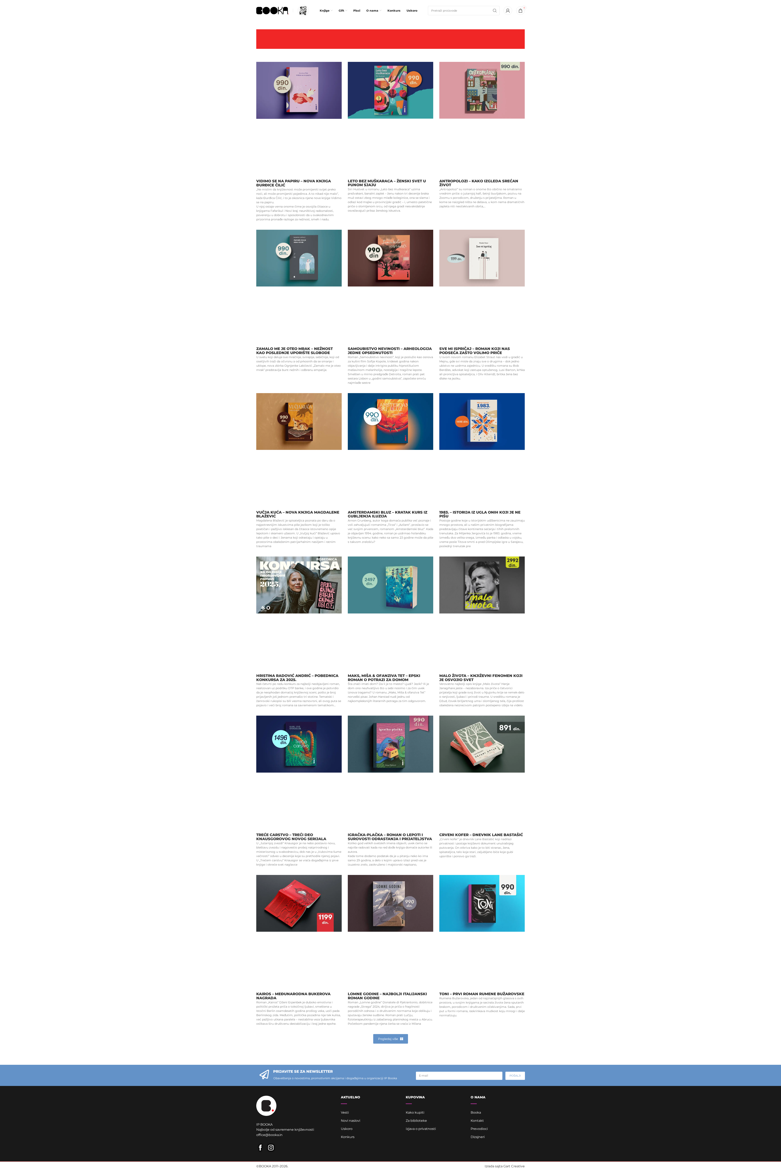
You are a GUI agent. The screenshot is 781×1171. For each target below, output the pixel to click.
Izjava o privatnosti (421, 1129)
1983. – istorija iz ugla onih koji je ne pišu (479, 514)
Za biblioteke (416, 1121)
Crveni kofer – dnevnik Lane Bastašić (481, 835)
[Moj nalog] (508, 11)
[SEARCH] (495, 10)
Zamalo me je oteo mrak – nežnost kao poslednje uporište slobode (294, 351)
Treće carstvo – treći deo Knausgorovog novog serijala (291, 837)
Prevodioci (479, 1129)
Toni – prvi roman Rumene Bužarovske (481, 994)
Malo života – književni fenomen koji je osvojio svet (480, 678)
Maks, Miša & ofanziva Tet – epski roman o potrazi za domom (384, 678)
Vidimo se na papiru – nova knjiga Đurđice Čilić (293, 183)
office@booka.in (269, 1135)
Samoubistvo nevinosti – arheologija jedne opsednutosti (390, 351)
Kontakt (477, 1121)
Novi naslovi (350, 1121)
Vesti (345, 1112)
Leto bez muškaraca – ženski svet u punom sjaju (387, 183)
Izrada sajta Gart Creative (505, 1166)
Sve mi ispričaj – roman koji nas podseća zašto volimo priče (474, 351)
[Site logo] (272, 10)
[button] (390, 1039)
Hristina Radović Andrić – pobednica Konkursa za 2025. (297, 678)
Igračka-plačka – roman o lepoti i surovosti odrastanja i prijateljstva (390, 837)
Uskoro (346, 1129)
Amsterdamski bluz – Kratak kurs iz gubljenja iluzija (387, 514)
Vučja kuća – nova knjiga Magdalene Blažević (297, 514)
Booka (476, 1112)
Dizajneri (478, 1137)
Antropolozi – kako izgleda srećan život (478, 183)
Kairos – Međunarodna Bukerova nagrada (293, 996)
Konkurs (348, 1137)
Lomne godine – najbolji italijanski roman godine (387, 996)
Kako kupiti (415, 1112)
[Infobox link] (302, 10)
